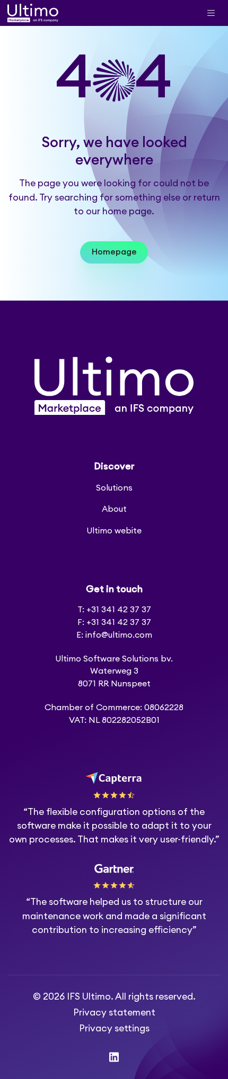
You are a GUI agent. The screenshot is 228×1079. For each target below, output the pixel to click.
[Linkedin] (114, 1057)
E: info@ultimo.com (114, 635)
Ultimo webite (114, 531)
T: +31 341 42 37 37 (114, 609)
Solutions (114, 488)
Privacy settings (114, 1028)
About (114, 509)
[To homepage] (32, 13)
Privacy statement (114, 1012)
